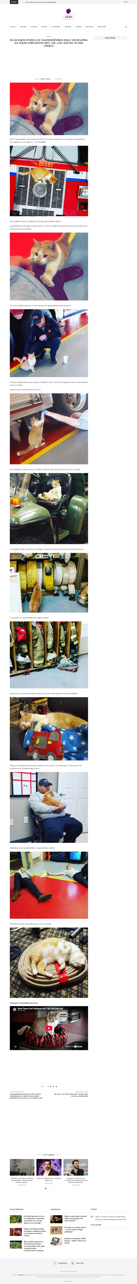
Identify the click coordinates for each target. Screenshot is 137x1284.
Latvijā (12, 26)
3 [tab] (50, 1188)
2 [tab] (47, 1188)
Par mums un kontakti (68, 1271)
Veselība (67, 26)
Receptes (89, 26)
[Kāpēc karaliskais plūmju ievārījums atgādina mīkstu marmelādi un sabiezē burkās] (16, 1232)
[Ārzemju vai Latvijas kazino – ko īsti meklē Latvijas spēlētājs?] (56, 1230)
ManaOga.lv (21, 1275)
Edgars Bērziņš (46, 79)
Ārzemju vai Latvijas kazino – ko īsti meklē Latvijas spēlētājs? (75, 1229)
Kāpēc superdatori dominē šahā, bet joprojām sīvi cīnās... (48, 2)
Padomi (44, 26)
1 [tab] (45, 1188)
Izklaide (23, 26)
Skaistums (102, 26)
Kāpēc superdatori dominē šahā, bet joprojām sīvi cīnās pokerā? (75, 1218)
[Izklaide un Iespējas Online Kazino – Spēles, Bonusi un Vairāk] (56, 1241)
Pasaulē (34, 26)
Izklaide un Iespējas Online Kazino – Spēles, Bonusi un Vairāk (75, 1241)
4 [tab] (52, 1188)
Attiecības (56, 26)
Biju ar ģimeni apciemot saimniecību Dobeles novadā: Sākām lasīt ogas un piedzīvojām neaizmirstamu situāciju (34, 1246)
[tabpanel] (21, 1172)
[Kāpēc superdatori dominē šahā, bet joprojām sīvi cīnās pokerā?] (56, 1219)
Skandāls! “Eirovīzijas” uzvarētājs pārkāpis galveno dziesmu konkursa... (76, 1180)
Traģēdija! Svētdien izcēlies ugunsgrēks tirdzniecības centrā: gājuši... (21, 1180)
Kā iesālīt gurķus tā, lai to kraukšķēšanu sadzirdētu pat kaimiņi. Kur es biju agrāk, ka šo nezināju (34, 1219)
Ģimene (78, 26)
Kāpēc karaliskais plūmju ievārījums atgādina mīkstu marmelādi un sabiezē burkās (35, 1232)
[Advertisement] (49, 63)
